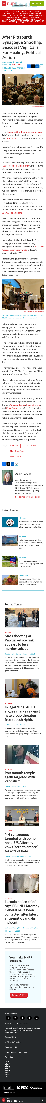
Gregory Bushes (17, 405)
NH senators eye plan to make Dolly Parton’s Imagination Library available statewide (31, 524)
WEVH (7, 1067)
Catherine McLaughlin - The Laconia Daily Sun (21, 928)
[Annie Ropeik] (7, 477)
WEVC (7, 1063)
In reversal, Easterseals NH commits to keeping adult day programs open (31, 563)
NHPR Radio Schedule (13, 1042)
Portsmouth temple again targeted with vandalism (20, 777)
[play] (3, 1100)
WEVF (7, 1065)
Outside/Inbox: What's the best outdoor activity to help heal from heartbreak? (30, 581)
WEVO (7, 1073)
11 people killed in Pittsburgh (15, 165)
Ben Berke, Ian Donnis (13, 654)
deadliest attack (13, 138)
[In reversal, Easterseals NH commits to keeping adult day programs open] (10, 561)
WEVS (7, 1076)
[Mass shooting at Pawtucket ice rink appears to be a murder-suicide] (22, 617)
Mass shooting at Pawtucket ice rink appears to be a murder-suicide (19, 642)
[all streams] (43, 1100)
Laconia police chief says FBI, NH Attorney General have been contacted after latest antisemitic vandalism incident (22, 912)
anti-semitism (30, 446)
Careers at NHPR (11, 1047)
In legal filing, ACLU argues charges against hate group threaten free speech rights (22, 713)
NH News (14, 446)
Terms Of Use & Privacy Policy (16, 1052)
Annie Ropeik (18, 64)
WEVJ (7, 1069)
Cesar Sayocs (12, 408)
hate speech (15, 456)
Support (38, 4)
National (8, 632)
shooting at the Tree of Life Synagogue (24, 132)
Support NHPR (18, 995)
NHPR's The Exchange (12, 212)
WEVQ (7, 1074)
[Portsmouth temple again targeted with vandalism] (22, 754)
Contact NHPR (10, 1037)
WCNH (7, 1061)
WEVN (7, 1071)
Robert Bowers (33, 405)
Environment (23, 575)
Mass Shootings (17, 451)
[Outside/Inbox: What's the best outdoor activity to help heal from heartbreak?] (10, 580)
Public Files (9, 1057)
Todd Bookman (10, 725)
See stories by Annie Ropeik (27, 497)
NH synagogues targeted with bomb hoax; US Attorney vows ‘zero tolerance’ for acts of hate (21, 842)
